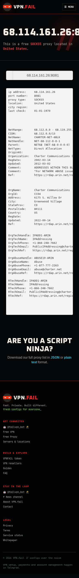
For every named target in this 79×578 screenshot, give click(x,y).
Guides (7, 468)
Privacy (8, 525)
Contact (8, 506)
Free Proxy (10, 436)
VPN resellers (12, 463)
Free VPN (8, 432)
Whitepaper (10, 540)
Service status (13, 535)
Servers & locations (16, 441)
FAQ (5, 473)
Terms (6, 530)
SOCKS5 (35, 44)
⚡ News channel (13, 497)
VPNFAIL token (12, 458)
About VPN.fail (13, 501)
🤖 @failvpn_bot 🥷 (16, 427)
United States (15, 49)
